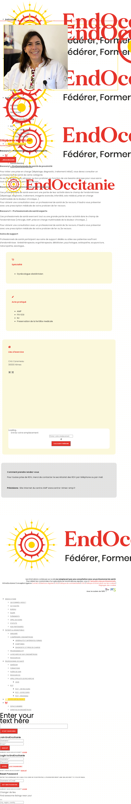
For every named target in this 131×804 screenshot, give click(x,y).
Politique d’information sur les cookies (100, 583)
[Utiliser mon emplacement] (61, 439)
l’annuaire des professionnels (103, 581)
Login (24, 752)
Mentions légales (47, 583)
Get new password (9, 785)
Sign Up (24, 771)
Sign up (5, 748)
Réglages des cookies (107, 585)
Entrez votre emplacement (25, 432)
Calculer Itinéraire (61, 444)
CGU (56, 583)
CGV (83, 583)
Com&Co (36, 583)
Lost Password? (15, 766)
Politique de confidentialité (69, 583)
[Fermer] (1, 799)
